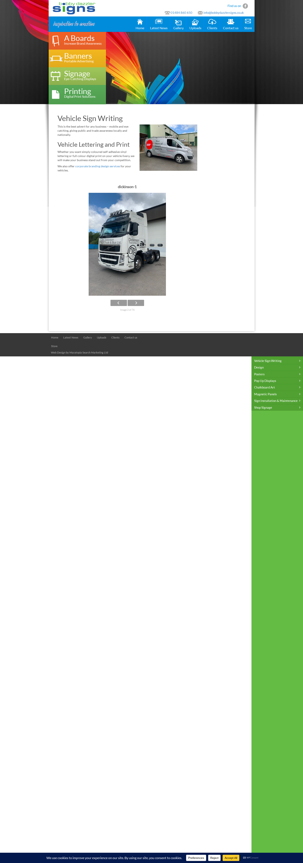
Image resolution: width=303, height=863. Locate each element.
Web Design (58, 352)
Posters (259, 374)
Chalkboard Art (264, 387)
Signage (80, 75)
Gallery (178, 28)
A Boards (83, 39)
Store (248, 28)
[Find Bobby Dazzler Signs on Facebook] (245, 5)
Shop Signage (263, 407)
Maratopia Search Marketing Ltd (88, 352)
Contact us (230, 28)
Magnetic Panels (265, 394)
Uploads (195, 28)
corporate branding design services (97, 166)
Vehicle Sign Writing (268, 361)
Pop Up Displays (265, 381)
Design (259, 367)
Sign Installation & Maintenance (276, 400)
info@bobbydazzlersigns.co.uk (223, 12)
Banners (79, 57)
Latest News (159, 28)
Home (140, 28)
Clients (212, 28)
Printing (79, 92)
